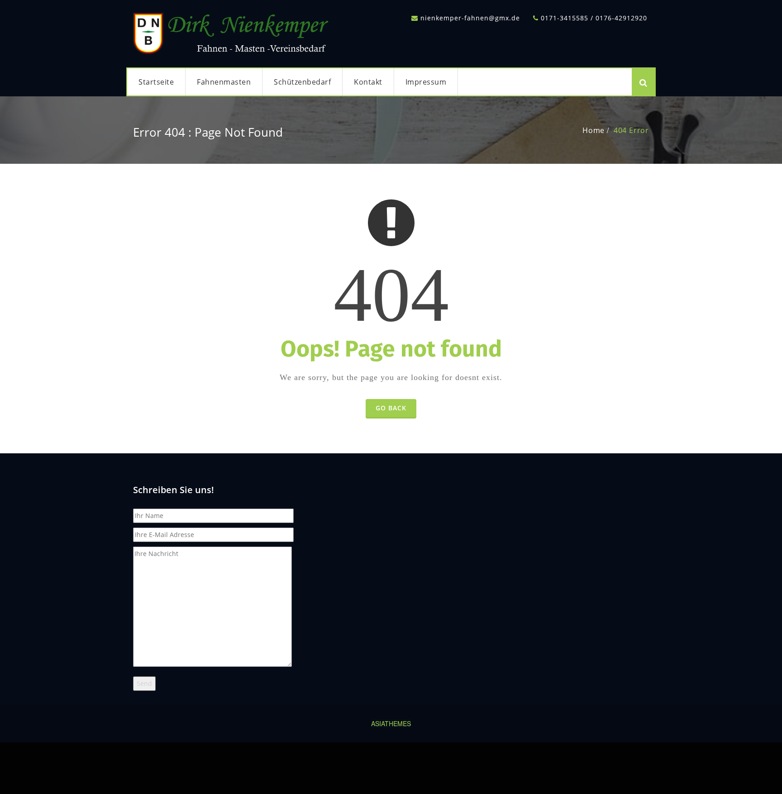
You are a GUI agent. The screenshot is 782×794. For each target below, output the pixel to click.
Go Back (391, 408)
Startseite (156, 82)
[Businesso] (232, 31)
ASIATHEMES (391, 723)
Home (593, 130)
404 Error (631, 130)
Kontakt (368, 82)
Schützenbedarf (302, 82)
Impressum (426, 82)
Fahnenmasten (224, 82)
